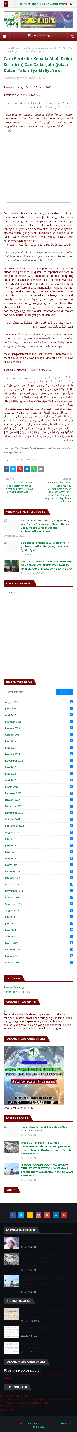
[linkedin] (56, 1215)
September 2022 (38, 825)
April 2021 (39, 936)
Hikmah (16, 48)
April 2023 (38, 780)
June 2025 (38, 708)
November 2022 (38, 812)
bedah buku (18, 459)
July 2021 (38, 917)
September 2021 (38, 904)
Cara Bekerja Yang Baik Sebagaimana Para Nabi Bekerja (47, 1329)
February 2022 (38, 871)
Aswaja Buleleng (15, 77)
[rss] (30, 1215)
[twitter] (21, 1215)
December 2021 (39, 884)
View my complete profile (17, 991)
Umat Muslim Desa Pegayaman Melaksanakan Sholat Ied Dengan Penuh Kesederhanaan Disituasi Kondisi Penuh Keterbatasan (46, 1148)
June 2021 (39, 923)
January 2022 (38, 878)
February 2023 (38, 793)
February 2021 (39, 949)
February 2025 (38, 721)
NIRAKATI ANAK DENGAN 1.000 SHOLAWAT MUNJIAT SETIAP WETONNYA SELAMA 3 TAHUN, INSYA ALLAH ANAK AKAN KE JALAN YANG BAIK (47, 1170)
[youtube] (47, 1215)
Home (7, 48)
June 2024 (38, 741)
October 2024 (38, 734)
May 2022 (38, 851)
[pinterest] (64, 1215)
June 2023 (38, 767)
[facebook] (13, 1215)
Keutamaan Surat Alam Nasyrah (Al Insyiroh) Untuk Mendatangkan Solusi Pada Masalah (45, 1313)
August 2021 (38, 910)
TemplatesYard (34, 1423)
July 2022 (38, 838)
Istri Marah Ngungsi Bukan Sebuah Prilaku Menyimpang (43, 1345)
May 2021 (39, 930)
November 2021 (39, 891)
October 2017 (38, 962)
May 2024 (38, 747)
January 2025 (38, 728)
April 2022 (38, 858)
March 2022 (38, 864)
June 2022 (38, 845)
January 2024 (38, 754)
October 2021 (39, 897)
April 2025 (38, 715)
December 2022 (38, 806)
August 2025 (38, 702)
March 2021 (39, 943)
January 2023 (39, 799)
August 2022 (38, 832)
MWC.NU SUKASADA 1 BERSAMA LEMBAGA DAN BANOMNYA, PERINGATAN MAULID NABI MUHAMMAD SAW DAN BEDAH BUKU (46, 565)
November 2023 (38, 760)
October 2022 (38, 819)
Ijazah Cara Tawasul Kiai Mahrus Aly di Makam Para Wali (44, 1128)
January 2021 (39, 956)
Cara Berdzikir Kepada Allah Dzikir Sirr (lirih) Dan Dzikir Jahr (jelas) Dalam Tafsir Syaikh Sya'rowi (46, 546)
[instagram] (38, 1215)
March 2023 (38, 786)
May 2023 (38, 773)
